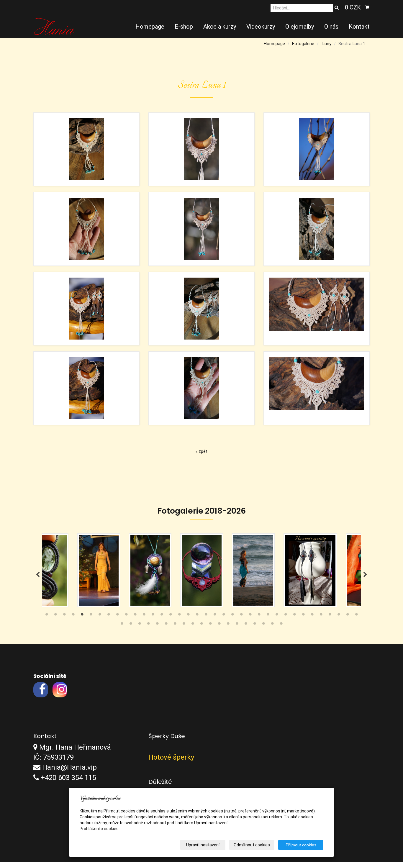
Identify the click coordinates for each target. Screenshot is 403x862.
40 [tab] (148, 625)
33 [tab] (330, 616)
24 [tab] (250, 616)
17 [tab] (188, 616)
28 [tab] (286, 616)
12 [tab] (144, 616)
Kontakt (359, 26)
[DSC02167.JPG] (316, 308)
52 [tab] (255, 625)
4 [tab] (73, 616)
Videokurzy (260, 26)
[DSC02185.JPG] (316, 149)
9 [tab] (117, 616)
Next (365, 575)
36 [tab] (356, 616)
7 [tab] (100, 616)
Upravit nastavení (202, 845)
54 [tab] (272, 625)
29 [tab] (294, 616)
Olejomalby (299, 26)
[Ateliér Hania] (54, 26)
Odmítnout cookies (252, 845)
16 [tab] (179, 616)
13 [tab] (153, 616)
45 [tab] (193, 625)
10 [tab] (126, 616)
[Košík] (367, 7)
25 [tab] (259, 616)
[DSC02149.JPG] (86, 388)
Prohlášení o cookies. (99, 828)
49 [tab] (228, 625)
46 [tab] (201, 625)
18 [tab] (197, 616)
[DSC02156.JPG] (316, 388)
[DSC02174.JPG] (201, 149)
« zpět (201, 451)
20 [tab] (215, 616)
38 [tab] (131, 625)
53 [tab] (263, 625)
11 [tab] (135, 616)
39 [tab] (139, 625)
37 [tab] (122, 625)
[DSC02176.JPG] (201, 229)
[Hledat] (336, 8)
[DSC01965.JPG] (86, 229)
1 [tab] (47, 616)
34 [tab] (339, 616)
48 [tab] (219, 625)
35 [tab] (347, 616)
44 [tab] (184, 625)
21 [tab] (224, 616)
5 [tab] (82, 616)
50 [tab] (237, 625)
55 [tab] (281, 625)
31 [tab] (312, 616)
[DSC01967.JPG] (316, 229)
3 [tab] (64, 616)
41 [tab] (157, 625)
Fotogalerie (303, 43)
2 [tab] (55, 616)
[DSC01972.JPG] (86, 149)
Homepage (149, 26)
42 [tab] (166, 625)
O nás (331, 26)
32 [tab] (321, 616)
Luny (326, 43)
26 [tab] (268, 616)
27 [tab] (277, 616)
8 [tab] (109, 616)
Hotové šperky (171, 757)
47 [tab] (210, 625)
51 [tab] (246, 625)
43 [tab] (175, 625)
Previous (38, 575)
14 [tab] (162, 616)
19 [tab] (206, 616)
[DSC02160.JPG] (86, 308)
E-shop (184, 26)
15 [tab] (170, 616)
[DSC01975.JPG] (201, 388)
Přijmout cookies (301, 845)
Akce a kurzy (219, 26)
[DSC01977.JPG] (201, 308)
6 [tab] (91, 616)
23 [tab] (241, 616)
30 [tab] (303, 616)
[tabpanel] (152, 570)
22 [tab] (232, 616)
